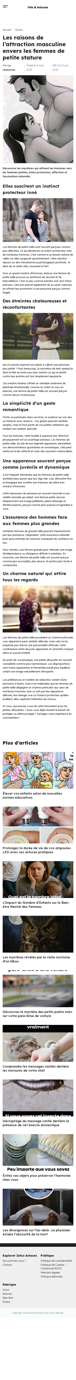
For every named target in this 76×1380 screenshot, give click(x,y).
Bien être (8, 1297)
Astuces (7, 1293)
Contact (7, 1264)
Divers (19, 29)
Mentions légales (50, 1272)
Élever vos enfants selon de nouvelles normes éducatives (32, 795)
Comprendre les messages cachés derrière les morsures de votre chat (36, 1068)
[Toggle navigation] (5, 7)
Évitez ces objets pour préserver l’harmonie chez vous (37, 1178)
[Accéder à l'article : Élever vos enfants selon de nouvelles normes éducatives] (38, 770)
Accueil (7, 29)
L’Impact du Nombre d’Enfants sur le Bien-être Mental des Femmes (36, 905)
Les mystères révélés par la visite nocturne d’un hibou (36, 959)
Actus (6, 1289)
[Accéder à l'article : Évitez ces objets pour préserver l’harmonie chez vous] (38, 1152)
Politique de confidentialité (56, 1260)
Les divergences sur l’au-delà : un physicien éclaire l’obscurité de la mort (36, 1232)
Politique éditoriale (51, 1276)
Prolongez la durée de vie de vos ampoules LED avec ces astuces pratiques (37, 850)
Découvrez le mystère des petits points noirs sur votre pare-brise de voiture (37, 1014)
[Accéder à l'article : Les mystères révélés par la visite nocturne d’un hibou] (38, 934)
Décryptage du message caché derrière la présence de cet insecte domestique (36, 1123)
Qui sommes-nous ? (14, 1260)
